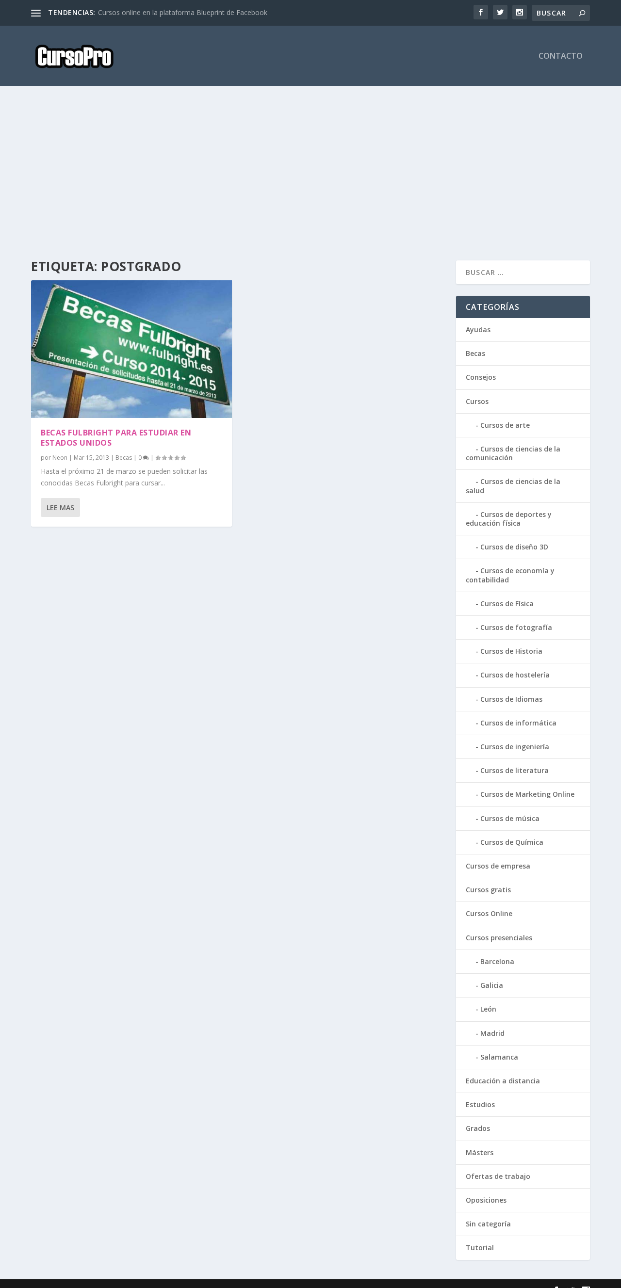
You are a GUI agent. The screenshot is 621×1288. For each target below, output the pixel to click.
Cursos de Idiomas (511, 699)
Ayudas (478, 329)
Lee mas (60, 507)
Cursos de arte (505, 425)
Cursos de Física (507, 603)
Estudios (480, 1104)
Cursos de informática (518, 722)
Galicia (491, 985)
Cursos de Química (511, 842)
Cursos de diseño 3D (514, 546)
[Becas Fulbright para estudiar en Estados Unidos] (131, 349)
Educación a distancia (503, 1080)
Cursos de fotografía (516, 627)
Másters (479, 1152)
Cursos (477, 401)
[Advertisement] (310, 173)
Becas (123, 457)
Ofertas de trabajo (498, 1176)
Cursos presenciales (499, 937)
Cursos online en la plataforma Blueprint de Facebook (182, 12)
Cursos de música (509, 818)
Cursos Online (489, 913)
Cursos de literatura (514, 770)
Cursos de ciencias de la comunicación (513, 453)
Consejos (481, 377)
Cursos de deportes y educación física (509, 519)
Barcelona (497, 961)
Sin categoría (488, 1223)
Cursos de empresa (498, 865)
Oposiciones (486, 1200)
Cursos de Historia (511, 651)
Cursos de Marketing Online (527, 794)
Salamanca (499, 1057)
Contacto (561, 56)
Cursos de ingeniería (514, 746)
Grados (478, 1128)
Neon (59, 457)
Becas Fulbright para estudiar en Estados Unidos (116, 437)
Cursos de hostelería (515, 674)
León (488, 1009)
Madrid (492, 1033)
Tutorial (480, 1247)
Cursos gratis (488, 889)
